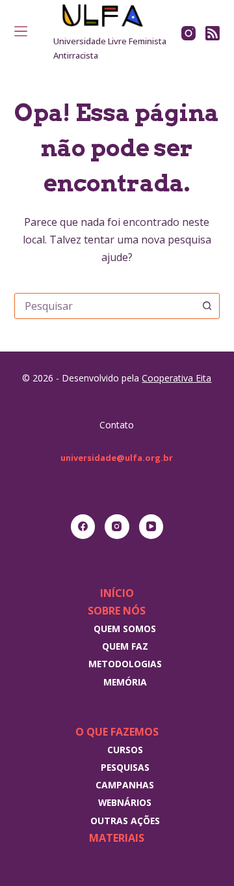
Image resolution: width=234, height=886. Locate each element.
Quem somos (125, 628)
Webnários (124, 802)
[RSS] (212, 33)
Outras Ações (125, 820)
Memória (125, 682)
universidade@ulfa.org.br (116, 458)
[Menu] (20, 31)
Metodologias (125, 664)
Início (117, 593)
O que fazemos (117, 732)
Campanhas (125, 785)
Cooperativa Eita (176, 378)
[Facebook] (83, 526)
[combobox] (105, 306)
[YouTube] (151, 526)
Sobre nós (117, 610)
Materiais (116, 838)
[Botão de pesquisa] (206, 306)
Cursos (125, 749)
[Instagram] (188, 33)
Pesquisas (125, 767)
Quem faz (125, 646)
